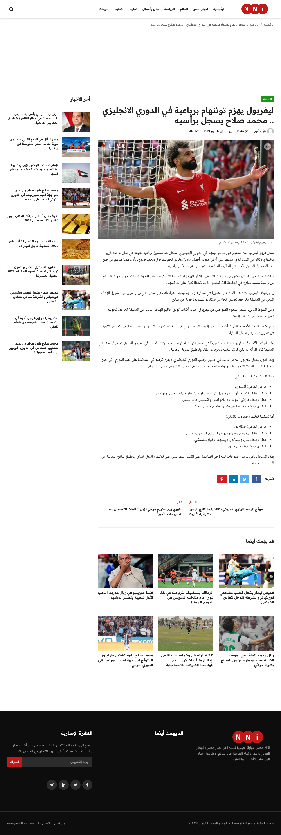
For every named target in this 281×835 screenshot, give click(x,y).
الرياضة (254, 24)
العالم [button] (184, 9)
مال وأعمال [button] (150, 9)
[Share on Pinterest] (222, 479)
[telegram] (52, 785)
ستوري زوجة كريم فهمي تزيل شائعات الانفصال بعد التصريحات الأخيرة (145, 511)
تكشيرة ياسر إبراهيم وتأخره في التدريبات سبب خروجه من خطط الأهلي (36, 322)
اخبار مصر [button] (200, 9)
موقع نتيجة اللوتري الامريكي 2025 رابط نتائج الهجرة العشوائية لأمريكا (226, 511)
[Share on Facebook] (256, 479)
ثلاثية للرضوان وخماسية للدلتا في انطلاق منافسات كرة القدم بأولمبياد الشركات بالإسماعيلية (187, 660)
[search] (11, 9)
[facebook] (87, 785)
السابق (193, 502)
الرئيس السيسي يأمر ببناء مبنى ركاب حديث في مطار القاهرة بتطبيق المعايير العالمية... (33, 118)
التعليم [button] (119, 9)
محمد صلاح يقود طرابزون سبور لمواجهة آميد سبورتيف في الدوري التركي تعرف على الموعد (34, 194)
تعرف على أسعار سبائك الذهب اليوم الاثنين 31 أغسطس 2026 (32, 218)
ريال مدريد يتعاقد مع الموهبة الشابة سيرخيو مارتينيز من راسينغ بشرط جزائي (247, 660)
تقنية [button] (133, 9)
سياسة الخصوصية (20, 823)
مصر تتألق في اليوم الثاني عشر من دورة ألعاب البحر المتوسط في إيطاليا (34, 143)
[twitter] (75, 785)
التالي (180, 502)
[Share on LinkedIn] (233, 479)
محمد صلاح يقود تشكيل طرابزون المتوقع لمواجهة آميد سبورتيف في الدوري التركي (125, 660)
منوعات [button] (104, 9)
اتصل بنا (44, 823)
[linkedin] (64, 785)
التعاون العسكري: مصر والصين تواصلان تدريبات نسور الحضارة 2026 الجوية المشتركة (32, 271)
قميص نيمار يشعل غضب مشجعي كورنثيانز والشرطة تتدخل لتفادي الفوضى (247, 597)
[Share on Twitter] (244, 479)
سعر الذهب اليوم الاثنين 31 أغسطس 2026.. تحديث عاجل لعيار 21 (33, 243)
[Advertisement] (140, 63)
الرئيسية (219, 9)
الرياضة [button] (169, 9)
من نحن (59, 823)
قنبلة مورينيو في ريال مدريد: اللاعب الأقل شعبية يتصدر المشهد (125, 595)
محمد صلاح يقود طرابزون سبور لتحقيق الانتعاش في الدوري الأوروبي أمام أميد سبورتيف (33, 347)
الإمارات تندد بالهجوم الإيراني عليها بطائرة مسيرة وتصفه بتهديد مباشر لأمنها (33, 169)
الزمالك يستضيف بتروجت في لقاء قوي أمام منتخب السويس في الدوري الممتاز (186, 597)
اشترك (14, 762)
